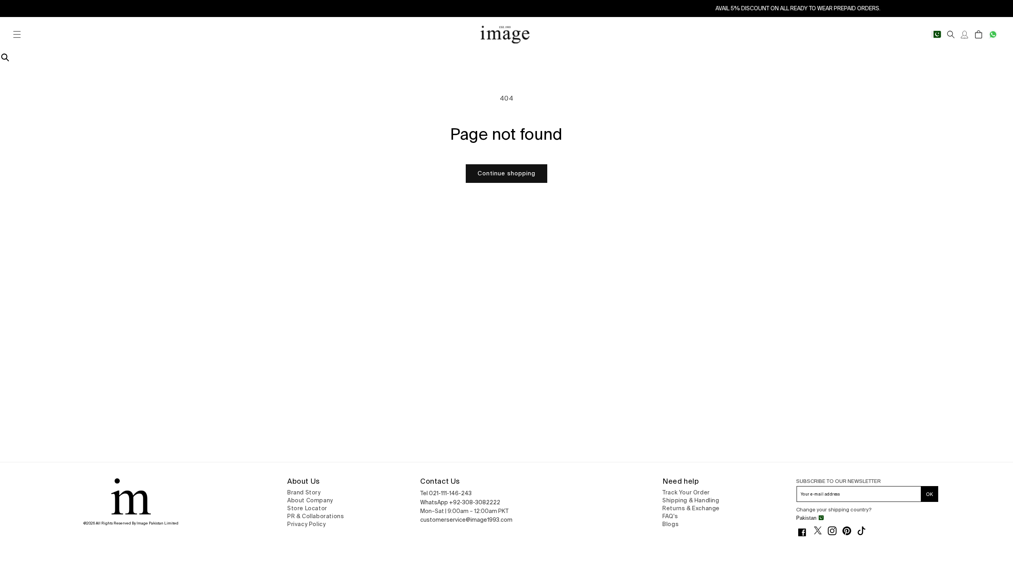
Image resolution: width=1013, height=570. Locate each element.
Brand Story (304, 492)
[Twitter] (821, 530)
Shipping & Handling (690, 500)
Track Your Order (686, 492)
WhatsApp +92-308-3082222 (460, 502)
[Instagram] (835, 530)
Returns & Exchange (691, 508)
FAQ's (670, 516)
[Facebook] (805, 532)
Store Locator (307, 508)
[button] (17, 35)
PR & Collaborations (315, 516)
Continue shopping (506, 173)
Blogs (670, 524)
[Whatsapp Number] (993, 35)
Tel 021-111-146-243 (446, 493)
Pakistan (806, 518)
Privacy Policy (306, 524)
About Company (310, 500)
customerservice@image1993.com (466, 520)
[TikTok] (864, 530)
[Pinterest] (849, 530)
